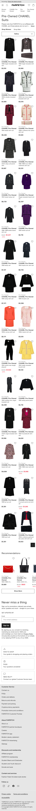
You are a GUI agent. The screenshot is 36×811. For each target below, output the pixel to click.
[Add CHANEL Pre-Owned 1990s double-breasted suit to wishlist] (15, 73)
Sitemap (4, 744)
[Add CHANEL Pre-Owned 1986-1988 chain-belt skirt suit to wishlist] (32, 443)
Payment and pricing (9, 703)
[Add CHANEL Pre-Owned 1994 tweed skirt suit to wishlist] (15, 106)
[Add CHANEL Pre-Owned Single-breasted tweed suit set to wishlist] (32, 173)
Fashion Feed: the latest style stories (14, 777)
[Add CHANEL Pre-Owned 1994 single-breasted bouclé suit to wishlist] (32, 341)
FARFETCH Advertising (9, 740)
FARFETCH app (7, 733)
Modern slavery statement (10, 737)
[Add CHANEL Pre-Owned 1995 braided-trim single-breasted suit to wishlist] (15, 376)
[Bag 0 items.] (33, 5)
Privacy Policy (28, 634)
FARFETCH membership (10, 757)
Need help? (7, 677)
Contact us (5, 690)
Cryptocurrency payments (10, 707)
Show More (18, 591)
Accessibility (6, 797)
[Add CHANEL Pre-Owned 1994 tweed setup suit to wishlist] (15, 173)
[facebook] (13, 786)
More (32, 26)
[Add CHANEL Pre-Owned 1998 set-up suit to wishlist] (15, 478)
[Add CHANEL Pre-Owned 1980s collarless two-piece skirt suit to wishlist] (32, 106)
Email (3, 616)
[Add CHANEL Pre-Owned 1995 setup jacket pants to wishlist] (32, 376)
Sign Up (6, 625)
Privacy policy (6, 794)
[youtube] (18, 786)
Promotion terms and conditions (12, 710)
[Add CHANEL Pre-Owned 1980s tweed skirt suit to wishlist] (32, 308)
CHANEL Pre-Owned (14, 10)
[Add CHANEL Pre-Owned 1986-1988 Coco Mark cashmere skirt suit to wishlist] (32, 140)
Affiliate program (7, 753)
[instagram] (4, 786)
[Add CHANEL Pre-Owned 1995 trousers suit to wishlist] (32, 275)
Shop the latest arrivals (14, 1)
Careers (4, 730)
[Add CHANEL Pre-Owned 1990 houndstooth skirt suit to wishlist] (32, 410)
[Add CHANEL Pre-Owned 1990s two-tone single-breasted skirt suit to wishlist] (32, 73)
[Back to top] (33, 545)
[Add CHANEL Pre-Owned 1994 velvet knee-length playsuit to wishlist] (15, 341)
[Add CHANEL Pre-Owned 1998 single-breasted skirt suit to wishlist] (15, 40)
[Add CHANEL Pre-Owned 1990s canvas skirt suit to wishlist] (15, 308)
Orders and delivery (8, 697)
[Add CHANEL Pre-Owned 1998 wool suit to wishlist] (15, 513)
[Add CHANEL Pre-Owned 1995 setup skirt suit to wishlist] (15, 275)
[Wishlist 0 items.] (29, 5)
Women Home (4, 10)
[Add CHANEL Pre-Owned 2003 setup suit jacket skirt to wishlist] (15, 140)
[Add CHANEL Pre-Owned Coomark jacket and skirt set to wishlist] (32, 478)
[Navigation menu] (2, 5)
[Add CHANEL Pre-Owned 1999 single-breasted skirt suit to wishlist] (32, 40)
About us (5, 723)
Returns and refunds (9, 700)
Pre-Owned (22, 10)
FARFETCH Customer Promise (12, 714)
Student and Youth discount (11, 763)
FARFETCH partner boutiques (12, 727)
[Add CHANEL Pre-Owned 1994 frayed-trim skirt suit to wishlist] (32, 241)
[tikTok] (8, 786)
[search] (7, 5)
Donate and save (7, 767)
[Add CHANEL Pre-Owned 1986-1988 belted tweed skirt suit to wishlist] (15, 206)
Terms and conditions (20, 794)
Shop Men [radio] (17, 30)
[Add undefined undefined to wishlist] (13, 558)
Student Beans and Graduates (12, 760)
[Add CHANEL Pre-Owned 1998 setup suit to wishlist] (15, 241)
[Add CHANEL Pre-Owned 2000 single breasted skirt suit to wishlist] (15, 410)
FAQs (5, 664)
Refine (16, 34)
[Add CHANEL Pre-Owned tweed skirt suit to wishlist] (15, 443)
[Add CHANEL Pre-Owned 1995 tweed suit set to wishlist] (32, 206)
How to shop (8, 652)
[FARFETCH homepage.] (18, 5)
